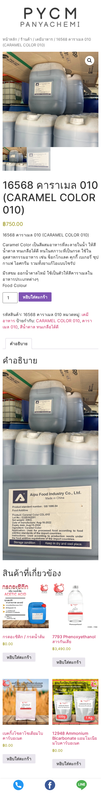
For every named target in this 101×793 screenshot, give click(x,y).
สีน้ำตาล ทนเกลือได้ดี (39, 326)
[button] (89, 60)
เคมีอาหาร (44, 39)
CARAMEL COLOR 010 (58, 320)
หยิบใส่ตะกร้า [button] (19, 657)
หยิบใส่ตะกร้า (35, 297)
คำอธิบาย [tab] (18, 343)
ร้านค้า (26, 39)
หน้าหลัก (10, 39)
